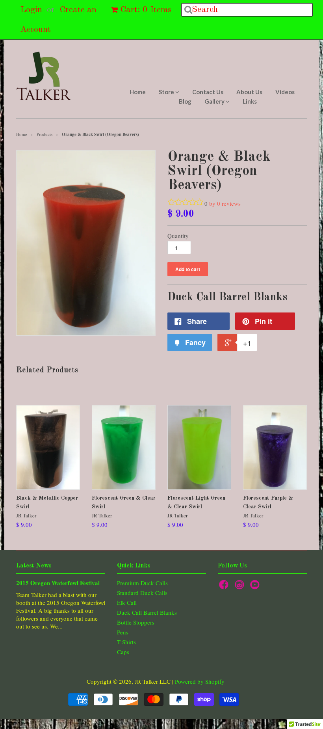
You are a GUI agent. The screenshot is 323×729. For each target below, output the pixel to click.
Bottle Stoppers (135, 622)
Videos (285, 91)
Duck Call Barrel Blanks (147, 612)
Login (31, 10)
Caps (123, 652)
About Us (249, 91)
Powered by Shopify (200, 681)
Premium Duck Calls (142, 583)
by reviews (225, 203)
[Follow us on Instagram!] (241, 586)
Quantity (178, 236)
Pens (122, 632)
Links (250, 101)
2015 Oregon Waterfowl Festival (58, 582)
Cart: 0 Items (145, 10)
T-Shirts (126, 642)
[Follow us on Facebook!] (225, 586)
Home (138, 91)
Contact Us (207, 91)
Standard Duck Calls (142, 593)
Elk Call (127, 602)
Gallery (215, 101)
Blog (185, 101)
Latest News (34, 566)
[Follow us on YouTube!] (256, 586)
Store (167, 91)
